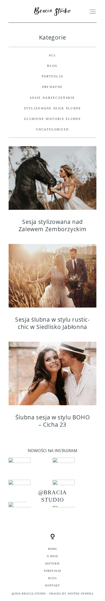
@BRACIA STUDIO (52, 496)
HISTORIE (52, 563)
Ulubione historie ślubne (52, 118)
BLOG (52, 65)
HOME (52, 548)
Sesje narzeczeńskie (52, 97)
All (53, 55)
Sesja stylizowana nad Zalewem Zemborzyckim (52, 193)
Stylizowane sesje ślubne (52, 108)
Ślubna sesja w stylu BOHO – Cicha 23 (52, 388)
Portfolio (53, 76)
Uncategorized (52, 129)
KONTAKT (52, 585)
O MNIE (52, 556)
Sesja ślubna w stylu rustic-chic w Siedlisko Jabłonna (52, 290)
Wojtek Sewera (81, 593)
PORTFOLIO (52, 570)
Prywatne (52, 87)
